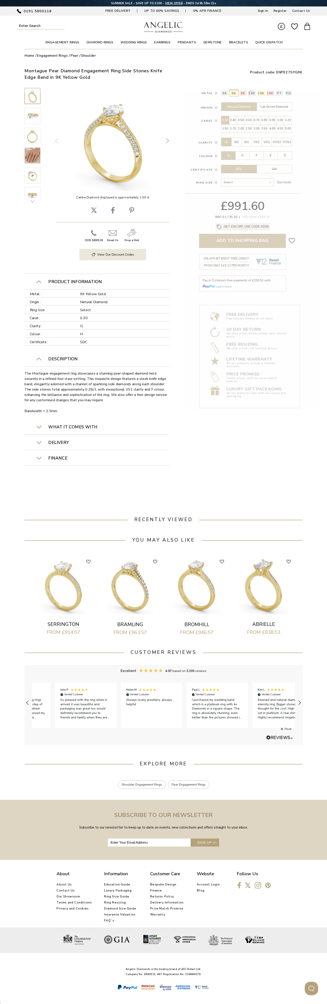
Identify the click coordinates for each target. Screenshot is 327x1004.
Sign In (263, 11)
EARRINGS (162, 42)
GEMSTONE (212, 42)
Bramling (130, 624)
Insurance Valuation (119, 915)
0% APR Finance (207, 11)
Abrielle (263, 624)
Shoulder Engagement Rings (142, 784)
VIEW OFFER (174, 3)
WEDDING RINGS (134, 42)
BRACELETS (238, 42)
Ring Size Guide (116, 897)
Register (280, 11)
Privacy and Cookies (73, 909)
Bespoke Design (163, 885)
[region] (163, 703)
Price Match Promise (166, 909)
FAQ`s (109, 921)
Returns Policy (162, 897)
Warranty (157, 915)
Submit (62, 25)
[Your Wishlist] (294, 27)
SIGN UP (207, 842)
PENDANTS (187, 42)
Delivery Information (167, 903)
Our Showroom (68, 897)
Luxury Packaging (118, 891)
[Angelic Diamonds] (163, 31)
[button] (27, 703)
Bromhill (196, 624)
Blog (200, 891)
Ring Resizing (115, 903)
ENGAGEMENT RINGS (62, 42)
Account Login (208, 885)
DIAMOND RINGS (100, 42)
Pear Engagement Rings (189, 784)
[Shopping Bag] (307, 27)
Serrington (63, 624)
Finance (156, 891)
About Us (64, 885)
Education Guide (117, 885)
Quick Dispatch (269, 42)
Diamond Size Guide (120, 909)
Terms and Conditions (74, 903)
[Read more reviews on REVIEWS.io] (279, 737)
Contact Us (301, 11)
